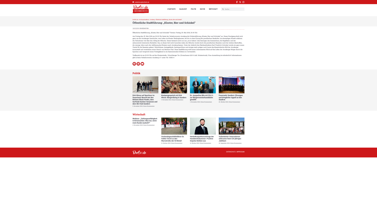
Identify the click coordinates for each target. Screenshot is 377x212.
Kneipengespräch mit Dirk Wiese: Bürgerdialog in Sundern (173, 96)
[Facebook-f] (237, 2)
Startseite (171, 9)
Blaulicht (183, 9)
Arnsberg (152, 19)
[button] (134, 64)
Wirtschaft (213, 9)
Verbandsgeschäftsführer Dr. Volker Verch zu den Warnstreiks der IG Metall (172, 139)
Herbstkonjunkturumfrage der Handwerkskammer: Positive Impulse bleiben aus (202, 139)
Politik (193, 9)
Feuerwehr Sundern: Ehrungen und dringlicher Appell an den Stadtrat (231, 97)
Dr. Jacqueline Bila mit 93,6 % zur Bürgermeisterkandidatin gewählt (201, 97)
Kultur (202, 9)
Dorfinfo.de (135, 19)
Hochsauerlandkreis (144, 19)
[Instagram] (243, 2)
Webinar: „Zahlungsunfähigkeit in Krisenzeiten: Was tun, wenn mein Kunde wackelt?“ (145, 121)
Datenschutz (231, 152)
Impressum (240, 152)
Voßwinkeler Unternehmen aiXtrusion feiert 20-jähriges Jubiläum (230, 139)
